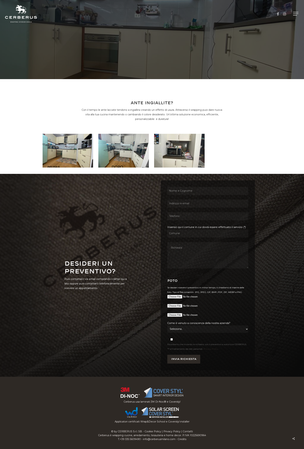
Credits (182, 439)
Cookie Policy (153, 431)
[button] (296, 14)
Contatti (188, 431)
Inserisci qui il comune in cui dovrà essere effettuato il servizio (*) (206, 227)
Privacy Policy (211, 349)
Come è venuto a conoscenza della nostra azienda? (198, 323)
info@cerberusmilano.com (159, 439)
